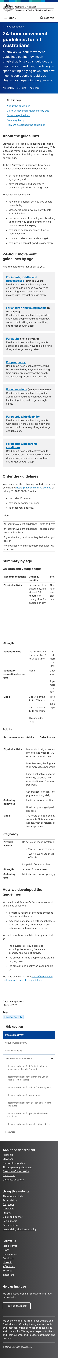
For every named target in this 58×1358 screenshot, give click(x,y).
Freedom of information (16, 1171)
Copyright (8, 1204)
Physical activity (15, 26)
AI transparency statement (17, 1167)
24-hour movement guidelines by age (28, 110)
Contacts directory (13, 1179)
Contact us (9, 1175)
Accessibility (10, 1200)
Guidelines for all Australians (18, 1058)
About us (8, 1154)
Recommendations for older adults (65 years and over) (29, 1104)
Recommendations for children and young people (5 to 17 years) (27, 1078)
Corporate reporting (14, 1163)
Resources (10, 1132)
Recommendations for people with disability (28, 1124)
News (6, 1249)
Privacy (7, 1212)
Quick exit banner (12, 1216)
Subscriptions (10, 1225)
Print (23, 87)
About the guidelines (18, 105)
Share (36, 87)
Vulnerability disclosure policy (19, 1229)
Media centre (10, 1245)
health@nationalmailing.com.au (33, 487)
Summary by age (16, 120)
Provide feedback (17, 1305)
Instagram (8, 1274)
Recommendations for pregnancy (23, 1095)
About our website (13, 1196)
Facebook (8, 1258)
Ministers (8, 1158)
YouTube (7, 1270)
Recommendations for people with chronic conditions (27, 1115)
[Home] (29, 7)
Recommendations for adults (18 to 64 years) (29, 1087)
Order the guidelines (18, 115)
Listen (10, 87)
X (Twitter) (9, 1266)
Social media (10, 1220)
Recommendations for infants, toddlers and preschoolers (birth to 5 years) (28, 1067)
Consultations (10, 1254)
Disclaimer (8, 1208)
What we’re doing (13, 1050)
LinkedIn (7, 1262)
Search (49, 17)
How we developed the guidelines (26, 124)
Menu (12, 17)
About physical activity (16, 1042)
